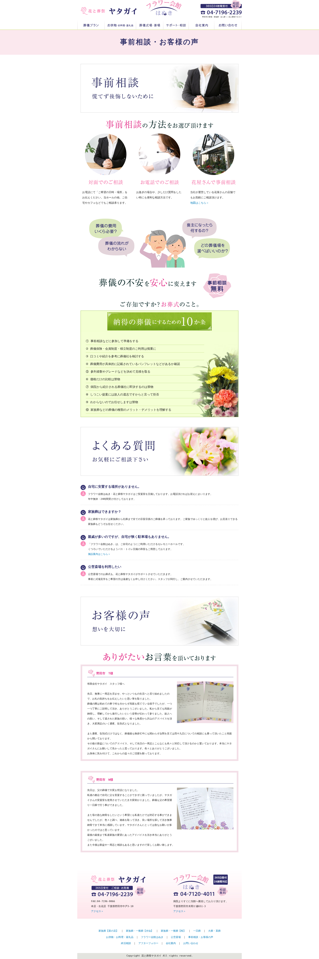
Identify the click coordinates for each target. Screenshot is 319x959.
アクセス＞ (97, 911)
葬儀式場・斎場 (149, 25)
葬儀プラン (91, 25)
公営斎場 (176, 937)
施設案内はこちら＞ (99, 554)
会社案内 (201, 25)
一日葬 (197, 930)
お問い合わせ (228, 25)
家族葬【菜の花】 (108, 930)
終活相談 (126, 943)
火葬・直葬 (214, 930)
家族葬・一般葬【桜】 (173, 930)
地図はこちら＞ (199, 202)
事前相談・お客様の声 (200, 937)
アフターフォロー (148, 943)
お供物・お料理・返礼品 (120, 25)
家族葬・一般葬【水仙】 (139, 930)
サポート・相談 (176, 25)
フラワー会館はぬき (152, 937)
